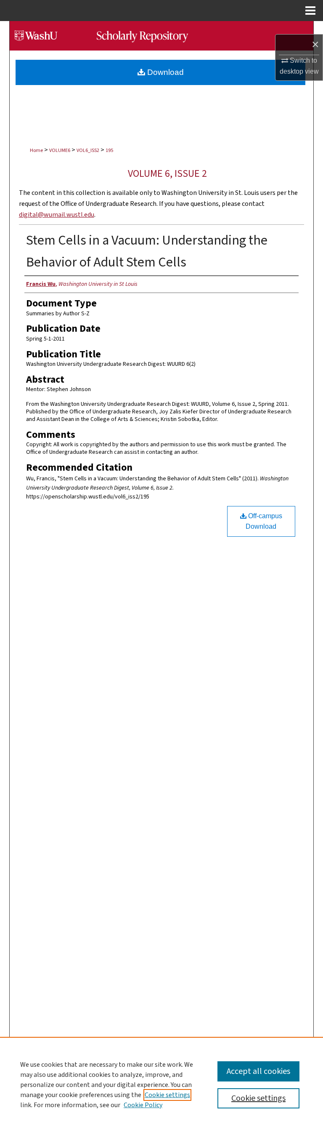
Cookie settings (167, 1095)
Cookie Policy (143, 1105)
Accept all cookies (258, 1071)
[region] (161, 1084)
